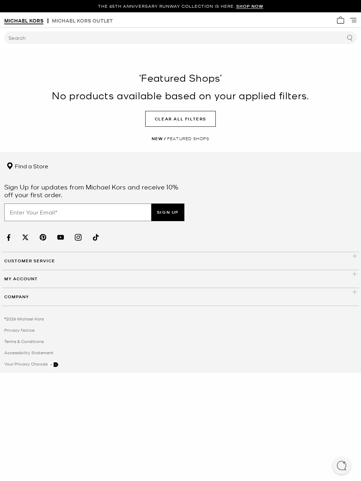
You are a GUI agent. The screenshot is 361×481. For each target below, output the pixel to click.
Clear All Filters (180, 119)
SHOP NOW (249, 6)
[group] (180, 6)
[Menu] (353, 20)
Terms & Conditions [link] (24, 341)
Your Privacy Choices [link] (26, 364)
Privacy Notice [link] (19, 330)
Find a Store (30, 166)
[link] (7, 237)
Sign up (168, 212)
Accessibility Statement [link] (29, 352)
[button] (341, 466)
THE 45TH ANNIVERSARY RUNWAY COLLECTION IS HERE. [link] (180, 6)
